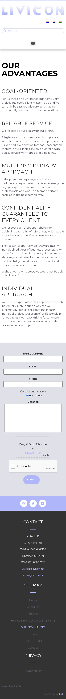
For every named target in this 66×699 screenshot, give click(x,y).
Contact (33, 647)
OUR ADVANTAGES (33, 627)
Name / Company (33, 354)
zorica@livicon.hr (33, 568)
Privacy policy (33, 670)
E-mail (33, 366)
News (33, 634)
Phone (33, 379)
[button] (33, 43)
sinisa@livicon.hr (33, 575)
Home (33, 600)
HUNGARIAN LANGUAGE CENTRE (33, 620)
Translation (33, 613)
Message (33, 402)
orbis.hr (60, 694)
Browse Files (33, 452)
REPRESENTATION (33, 640)
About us (33, 607)
